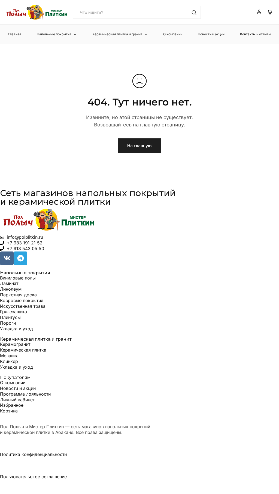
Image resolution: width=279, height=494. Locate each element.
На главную (139, 145)
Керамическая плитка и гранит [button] (117, 34)
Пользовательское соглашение (33, 476)
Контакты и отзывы (255, 34)
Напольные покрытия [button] (54, 34)
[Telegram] (20, 258)
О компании (172, 34)
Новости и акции (211, 34)
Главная (14, 34)
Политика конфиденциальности (33, 454)
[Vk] (7, 258)
